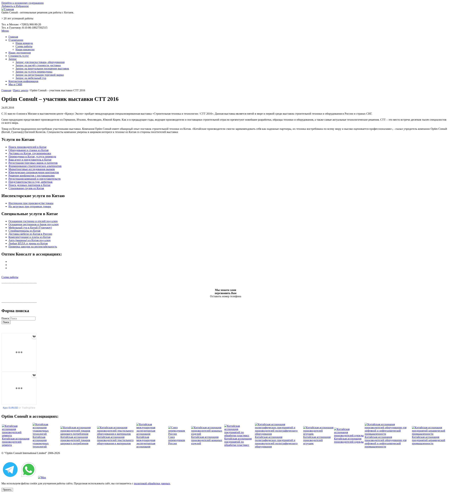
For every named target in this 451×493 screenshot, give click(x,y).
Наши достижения (19, 52)
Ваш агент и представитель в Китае (29, 159)
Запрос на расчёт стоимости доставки (38, 65)
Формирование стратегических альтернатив (34, 166)
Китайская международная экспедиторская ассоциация (145, 442)
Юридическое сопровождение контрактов (33, 172)
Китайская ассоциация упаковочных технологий (41, 442)
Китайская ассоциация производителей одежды (349, 440)
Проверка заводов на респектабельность (32, 246)
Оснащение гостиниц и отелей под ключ (33, 221)
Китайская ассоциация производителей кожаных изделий (206, 440)
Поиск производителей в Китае (27, 146)
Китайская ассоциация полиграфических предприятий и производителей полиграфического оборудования (276, 442)
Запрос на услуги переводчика (34, 71)
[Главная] (7, 9)
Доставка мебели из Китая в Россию (30, 233)
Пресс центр (20, 90)
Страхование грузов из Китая (26, 188)
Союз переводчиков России (176, 440)
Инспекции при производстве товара (30, 203)
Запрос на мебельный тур (31, 78)
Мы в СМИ (15, 84)
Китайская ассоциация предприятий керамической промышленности (428, 440)
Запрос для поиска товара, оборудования (40, 62)
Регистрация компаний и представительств (34, 178)
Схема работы (24, 46)
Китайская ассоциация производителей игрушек (316, 440)
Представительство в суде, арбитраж (30, 181)
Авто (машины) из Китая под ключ (29, 240)
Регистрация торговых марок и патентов (33, 162)
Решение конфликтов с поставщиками (31, 175)
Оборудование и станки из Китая (28, 150)
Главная (13, 36)
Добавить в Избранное (15, 6)
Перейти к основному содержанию (22, 2)
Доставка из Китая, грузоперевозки (29, 153)
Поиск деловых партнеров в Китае (29, 185)
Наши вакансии (25, 49)
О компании (15, 39)
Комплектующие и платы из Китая (29, 237)
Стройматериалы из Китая (24, 230)
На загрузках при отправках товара (29, 206)
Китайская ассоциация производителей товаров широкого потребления (75, 440)
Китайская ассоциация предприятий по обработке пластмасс (238, 441)
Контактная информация (23, 81)
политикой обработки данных (152, 483)
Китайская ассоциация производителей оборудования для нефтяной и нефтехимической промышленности (385, 442)
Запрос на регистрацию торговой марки (40, 74)
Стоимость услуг (18, 55)
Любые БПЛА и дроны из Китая (28, 243)
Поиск (5, 318)
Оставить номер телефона (225, 296)
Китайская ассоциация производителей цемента (15, 441)
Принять (7, 489)
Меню (5, 30)
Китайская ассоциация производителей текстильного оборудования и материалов (115, 440)
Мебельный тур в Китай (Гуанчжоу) (30, 227)
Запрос (12, 58)
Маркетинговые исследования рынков (31, 169)
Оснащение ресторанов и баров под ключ (33, 224)
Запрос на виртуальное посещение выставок (42, 68)
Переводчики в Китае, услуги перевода (32, 156)
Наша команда (24, 43)
